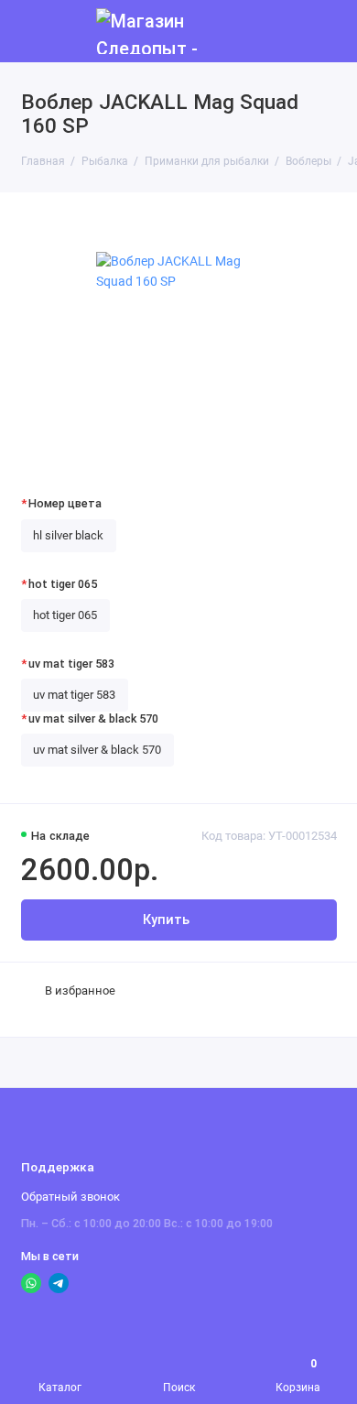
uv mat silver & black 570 (93, 718)
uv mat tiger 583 (71, 663)
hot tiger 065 (62, 584)
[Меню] (31, 31)
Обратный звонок (70, 1196)
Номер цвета (65, 503)
